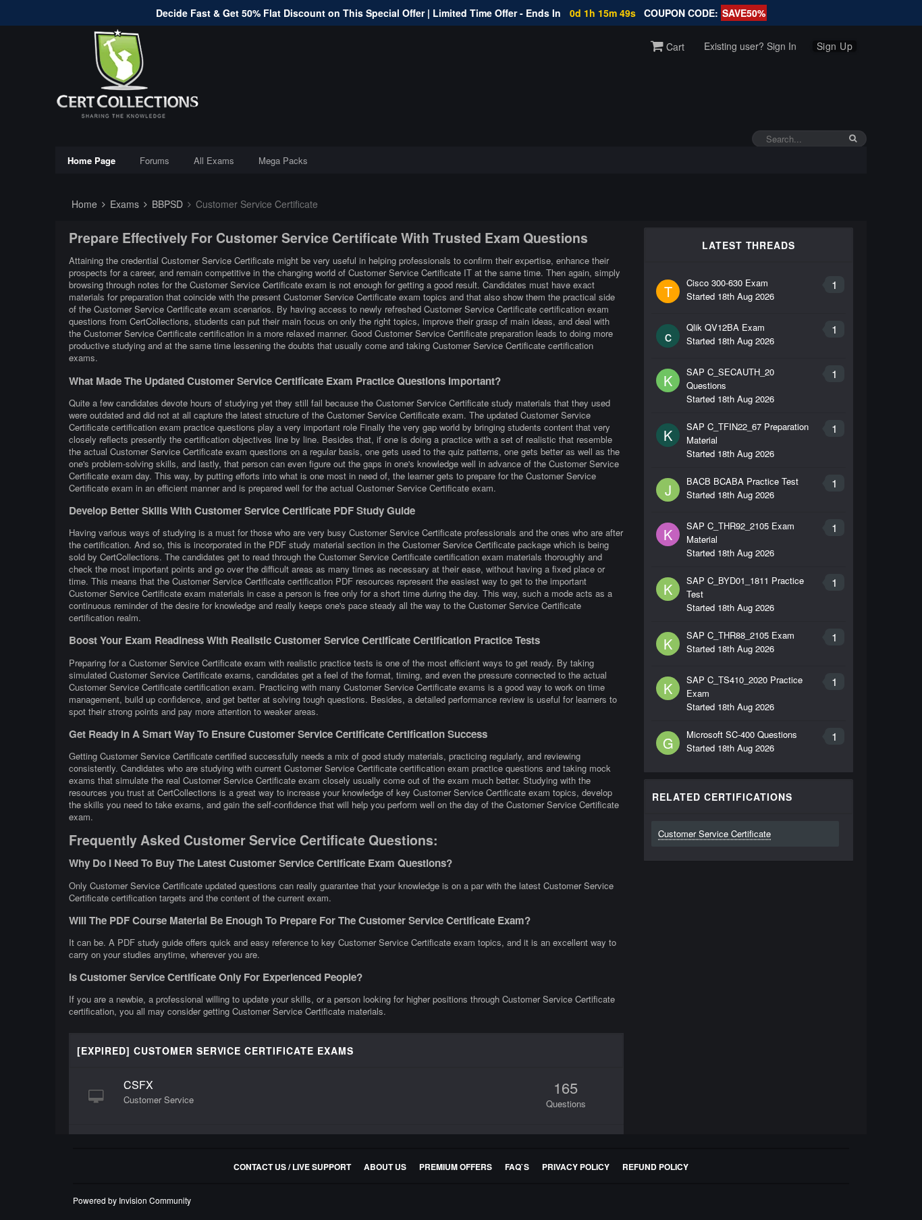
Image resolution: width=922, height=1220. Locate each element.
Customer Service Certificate (714, 833)
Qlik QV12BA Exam (725, 327)
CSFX (138, 1084)
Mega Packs (283, 160)
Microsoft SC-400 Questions (741, 734)
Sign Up (835, 46)
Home (83, 204)
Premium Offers (455, 1167)
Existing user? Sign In (750, 46)
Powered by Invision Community (132, 1200)
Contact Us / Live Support (292, 1167)
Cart (673, 46)
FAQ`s (517, 1167)
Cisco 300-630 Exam (727, 282)
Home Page (91, 160)
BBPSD (166, 204)
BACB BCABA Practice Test (742, 481)
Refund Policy (655, 1167)
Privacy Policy (575, 1167)
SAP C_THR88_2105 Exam (740, 635)
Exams (123, 204)
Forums (154, 160)
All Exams (214, 160)
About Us (385, 1167)
